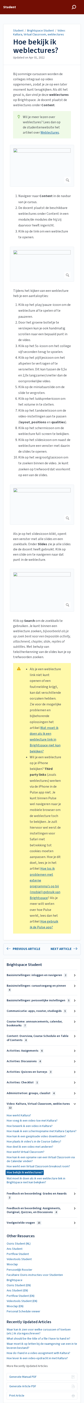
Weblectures (49, 132)
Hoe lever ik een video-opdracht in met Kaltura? (37, 1358)
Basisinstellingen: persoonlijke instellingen (38, 1000)
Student (18, 30)
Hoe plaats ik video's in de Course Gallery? (34, 1141)
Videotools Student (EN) (22, 1301)
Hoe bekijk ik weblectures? (35, 46)
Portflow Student (18, 1254)
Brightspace (14, 1280)
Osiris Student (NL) (19, 1244)
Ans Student (14, 1249)
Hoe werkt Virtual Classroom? (25, 1152)
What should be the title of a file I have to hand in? (38, 1339)
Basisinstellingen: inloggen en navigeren (36, 975)
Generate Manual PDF (23, 1377)
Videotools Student (19, 1259)
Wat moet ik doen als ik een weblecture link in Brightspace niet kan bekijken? (45, 739)
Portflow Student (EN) (20, 1296)
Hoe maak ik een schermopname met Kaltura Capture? (41, 1131)
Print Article (16, 1396)
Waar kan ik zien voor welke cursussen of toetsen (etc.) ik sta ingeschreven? (39, 1331)
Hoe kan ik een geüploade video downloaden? (36, 1136)
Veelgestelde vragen (23, 1223)
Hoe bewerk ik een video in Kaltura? (30, 1126)
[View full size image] (42, 165)
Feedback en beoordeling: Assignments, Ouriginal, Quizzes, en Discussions (34, 1210)
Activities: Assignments (24, 1051)
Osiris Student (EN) (19, 1285)
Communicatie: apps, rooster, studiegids (36, 1011)
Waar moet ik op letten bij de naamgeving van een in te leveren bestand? (42, 1346)
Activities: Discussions (24, 1061)
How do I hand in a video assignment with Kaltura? (38, 1353)
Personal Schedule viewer (23, 1311)
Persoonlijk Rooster (19, 1270)
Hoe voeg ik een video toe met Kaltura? (32, 1121)
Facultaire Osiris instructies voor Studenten (35, 1275)
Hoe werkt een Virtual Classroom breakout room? (38, 1166)
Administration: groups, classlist (30, 1093)
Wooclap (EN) (15, 1306)
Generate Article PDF (22, 1386)
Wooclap (12, 1264)
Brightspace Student (40, 30)
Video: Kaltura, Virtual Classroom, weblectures (39, 32)
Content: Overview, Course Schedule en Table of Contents (37, 1038)
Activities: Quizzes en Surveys (29, 1072)
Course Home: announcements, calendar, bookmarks (34, 1023)
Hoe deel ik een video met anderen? (30, 1147)
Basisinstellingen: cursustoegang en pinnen (36, 988)
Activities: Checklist (22, 1082)
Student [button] (9, 7)
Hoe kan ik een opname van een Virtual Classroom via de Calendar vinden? (41, 1159)
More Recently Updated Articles (27, 1366)
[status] (42, 124)
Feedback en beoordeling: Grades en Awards (37, 1195)
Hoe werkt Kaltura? (19, 1115)
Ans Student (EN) (17, 1290)
